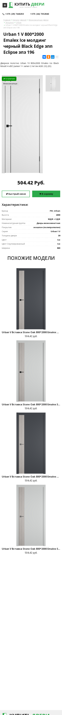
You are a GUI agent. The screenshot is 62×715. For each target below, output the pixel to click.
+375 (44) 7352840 (39, 13)
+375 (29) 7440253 (14, 13)
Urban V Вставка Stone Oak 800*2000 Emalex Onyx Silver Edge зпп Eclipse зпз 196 (31, 476)
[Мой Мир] (52, 57)
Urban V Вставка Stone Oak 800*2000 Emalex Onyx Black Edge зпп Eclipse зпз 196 (31, 332)
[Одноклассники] (48, 57)
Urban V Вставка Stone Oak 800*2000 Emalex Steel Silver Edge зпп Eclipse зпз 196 (31, 549)
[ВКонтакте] (44, 57)
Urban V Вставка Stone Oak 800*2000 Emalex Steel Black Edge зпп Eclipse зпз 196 (31, 404)
